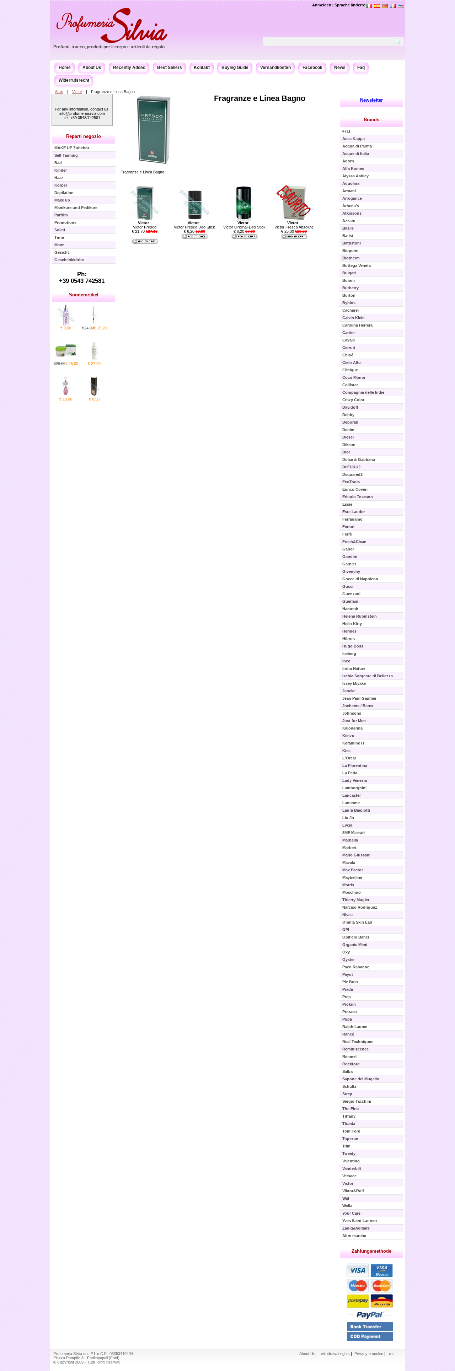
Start (59, 92)
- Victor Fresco (144, 225)
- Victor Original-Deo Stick (244, 225)
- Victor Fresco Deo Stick (194, 225)
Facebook (312, 67)
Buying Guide (234, 67)
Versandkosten (275, 67)
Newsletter (371, 100)
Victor (77, 92)
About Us (91, 67)
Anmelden (321, 5)
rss (392, 1353)
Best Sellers (169, 67)
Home (65, 67)
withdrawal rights (335, 1353)
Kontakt (202, 67)
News (340, 67)
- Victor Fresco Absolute (294, 225)
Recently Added (129, 67)
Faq (361, 67)
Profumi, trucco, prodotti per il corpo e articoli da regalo (109, 46)
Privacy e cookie (369, 1353)
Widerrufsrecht (74, 80)
